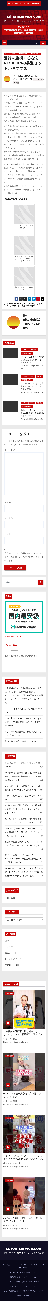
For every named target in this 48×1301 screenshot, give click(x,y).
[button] (36, 43)
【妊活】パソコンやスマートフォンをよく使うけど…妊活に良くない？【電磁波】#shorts (24, 722)
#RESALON (38, 79)
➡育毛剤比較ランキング (18, 1277)
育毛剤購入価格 (23, 54)
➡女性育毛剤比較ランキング (27, 1272)
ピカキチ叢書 (11, 645)
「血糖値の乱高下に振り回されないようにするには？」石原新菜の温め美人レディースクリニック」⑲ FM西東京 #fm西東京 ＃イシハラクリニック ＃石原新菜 (24, 695)
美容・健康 (10, 994)
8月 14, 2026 (12, 1101)
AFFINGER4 (35, 1277)
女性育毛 (39, 376)
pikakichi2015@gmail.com (28, 76)
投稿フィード (11, 952)
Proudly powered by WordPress (16, 1265)
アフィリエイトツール (14, 1286)
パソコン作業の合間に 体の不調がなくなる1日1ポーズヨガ (22, 1219)
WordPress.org (12, 964)
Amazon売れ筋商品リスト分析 (20, 1281)
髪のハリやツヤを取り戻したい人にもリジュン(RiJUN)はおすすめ (32, 386)
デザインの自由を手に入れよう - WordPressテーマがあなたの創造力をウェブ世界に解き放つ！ (23, 859)
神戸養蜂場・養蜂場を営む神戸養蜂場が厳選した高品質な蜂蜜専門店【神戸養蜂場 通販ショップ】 (23, 776)
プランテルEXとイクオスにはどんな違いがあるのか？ (32, 360)
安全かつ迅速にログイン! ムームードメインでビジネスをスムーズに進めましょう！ (24, 845)
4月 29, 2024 (27, 416)
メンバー (41, 1291)
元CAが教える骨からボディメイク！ (21, 741)
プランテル (34, 350)
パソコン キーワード (33, 1286)
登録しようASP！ (24, 1295)
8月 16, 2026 (12, 1039)
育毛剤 (40, 30)
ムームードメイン (10, 30)
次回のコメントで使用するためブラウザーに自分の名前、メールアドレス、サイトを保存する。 (23, 557)
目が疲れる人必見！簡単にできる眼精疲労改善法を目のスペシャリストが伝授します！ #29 (23, 809)
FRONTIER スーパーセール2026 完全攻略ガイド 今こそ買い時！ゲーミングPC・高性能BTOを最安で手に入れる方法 (24, 872)
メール (8, 518)
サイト (7, 534)
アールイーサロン (10, 54)
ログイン (9, 946)
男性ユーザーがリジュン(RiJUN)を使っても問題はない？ (32, 413)
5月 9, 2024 (26, 362)
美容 (25, 30)
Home (12, 1272)
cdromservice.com (24, 16)
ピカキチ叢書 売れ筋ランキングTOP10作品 (20, 1291)
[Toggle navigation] (31, 43)
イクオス (29, 33)
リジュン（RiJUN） (28, 376)
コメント (9, 449)
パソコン (33, 30)
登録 (7, 940)
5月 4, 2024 (26, 389)
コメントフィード (13, 958)
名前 (7, 502)
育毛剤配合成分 (35, 54)
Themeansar (23, 1267)
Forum (8, 766)
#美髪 (16, 83)
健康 (20, 30)
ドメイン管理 (19, 33)
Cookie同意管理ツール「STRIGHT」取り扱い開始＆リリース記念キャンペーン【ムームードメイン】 (24, 832)
